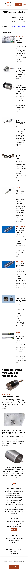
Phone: (4, 24)
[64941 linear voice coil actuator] (8, 299)
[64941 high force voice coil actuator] (8, 229)
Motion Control (20, 66)
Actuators (19, 118)
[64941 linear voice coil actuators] (14, 456)
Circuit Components (19, 333)
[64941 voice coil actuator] (8, 335)
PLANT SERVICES (14, 551)
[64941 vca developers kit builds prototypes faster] (8, 121)
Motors (18, 187)
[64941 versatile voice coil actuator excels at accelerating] (8, 190)
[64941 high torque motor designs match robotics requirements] (8, 39)
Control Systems (21, 296)
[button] (3, 5)
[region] (14, 563)
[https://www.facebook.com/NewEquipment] (13, 542)
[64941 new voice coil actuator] (8, 86)
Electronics (19, 261)
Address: (4, 17)
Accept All (14, 566)
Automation (19, 36)
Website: (4, 26)
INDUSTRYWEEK (18, 549)
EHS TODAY (9, 549)
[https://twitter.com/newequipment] (15, 542)
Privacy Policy (16, 562)
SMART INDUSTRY (14, 553)
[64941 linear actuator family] (14, 386)
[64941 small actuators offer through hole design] (8, 156)
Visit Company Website (18, 26)
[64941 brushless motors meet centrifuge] (8, 69)
